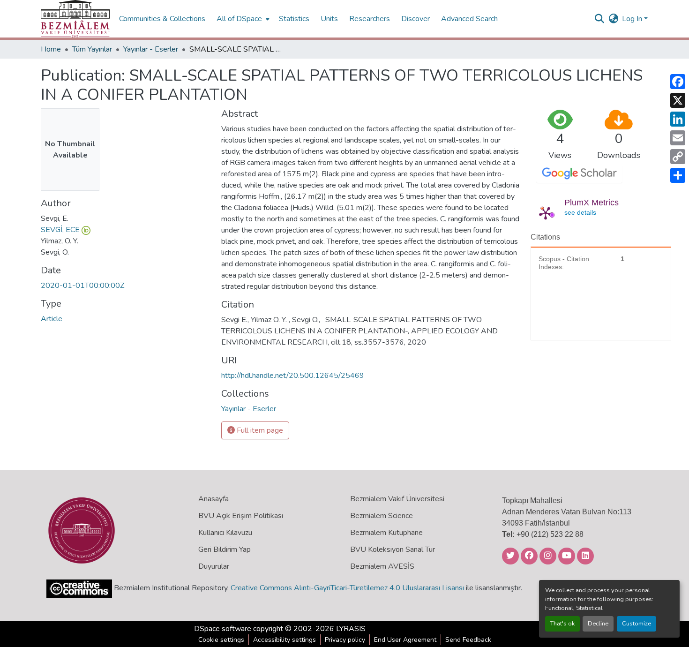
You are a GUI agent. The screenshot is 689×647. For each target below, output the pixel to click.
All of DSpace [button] (239, 19)
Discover (415, 19)
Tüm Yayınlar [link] (92, 49)
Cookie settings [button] (221, 639)
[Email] (677, 137)
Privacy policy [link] (345, 639)
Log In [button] (633, 19)
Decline (598, 623)
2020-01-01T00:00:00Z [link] (82, 285)
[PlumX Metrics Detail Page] (546, 213)
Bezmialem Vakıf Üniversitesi (397, 499)
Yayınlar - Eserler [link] (150, 49)
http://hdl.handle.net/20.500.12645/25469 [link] (292, 375)
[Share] (677, 175)
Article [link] (51, 319)
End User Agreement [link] (405, 639)
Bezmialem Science (381, 515)
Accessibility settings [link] (284, 639)
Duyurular (213, 566)
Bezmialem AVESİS (382, 566)
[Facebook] (677, 81)
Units (329, 19)
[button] (75, 19)
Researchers (369, 19)
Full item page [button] (259, 430)
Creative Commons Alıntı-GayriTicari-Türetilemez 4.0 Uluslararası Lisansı (347, 588)
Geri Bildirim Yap (224, 549)
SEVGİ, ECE (60, 230)
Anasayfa (213, 499)
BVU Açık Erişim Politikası (240, 515)
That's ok (562, 623)
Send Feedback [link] (468, 639)
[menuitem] (242, 19)
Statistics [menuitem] (294, 19)
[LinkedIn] (677, 119)
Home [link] (51, 49)
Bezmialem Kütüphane (386, 532)
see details (580, 212)
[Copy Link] (677, 156)
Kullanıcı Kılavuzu (225, 532)
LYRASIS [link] (351, 629)
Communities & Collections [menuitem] (162, 19)
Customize (636, 623)
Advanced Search (469, 19)
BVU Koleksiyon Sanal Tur (392, 549)
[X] (677, 100)
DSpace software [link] (222, 629)
